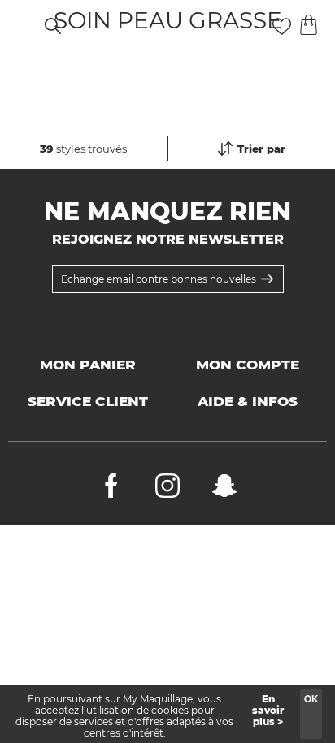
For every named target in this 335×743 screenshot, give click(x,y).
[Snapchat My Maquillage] (224, 489)
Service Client (88, 401)
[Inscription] (267, 279)
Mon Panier (88, 364)
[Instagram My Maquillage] (167, 489)
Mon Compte (247, 364)
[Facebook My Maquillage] (111, 489)
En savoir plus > (268, 710)
